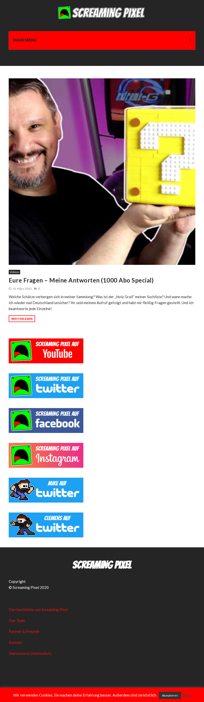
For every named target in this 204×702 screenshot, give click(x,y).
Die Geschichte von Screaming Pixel (38, 609)
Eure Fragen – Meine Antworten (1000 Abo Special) (81, 280)
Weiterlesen (22, 319)
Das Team (17, 620)
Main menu (25, 40)
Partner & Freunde (24, 631)
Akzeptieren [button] (170, 695)
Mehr (186, 695)
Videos (14, 272)
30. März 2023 (22, 288)
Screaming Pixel (102, 565)
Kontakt (15, 642)
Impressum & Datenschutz (30, 653)
